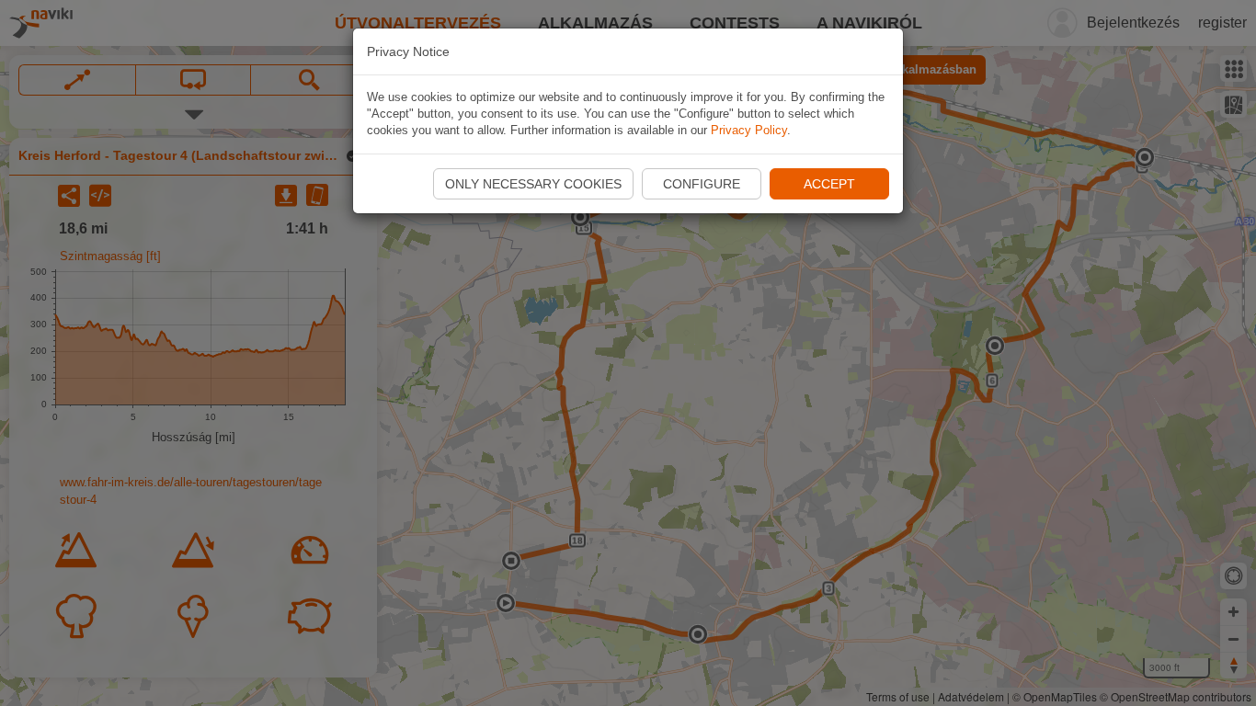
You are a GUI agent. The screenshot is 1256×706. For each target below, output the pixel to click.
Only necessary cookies (533, 183)
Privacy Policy (749, 130)
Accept (829, 183)
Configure (701, 183)
